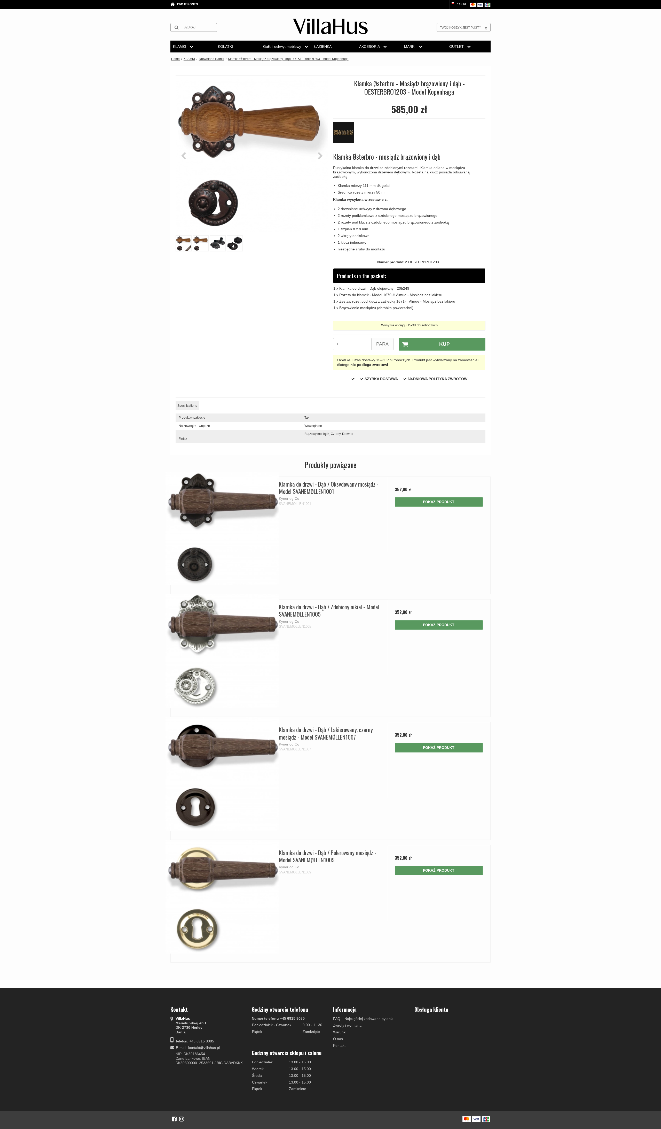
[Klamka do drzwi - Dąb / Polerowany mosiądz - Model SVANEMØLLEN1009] (222, 897)
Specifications (187, 406)
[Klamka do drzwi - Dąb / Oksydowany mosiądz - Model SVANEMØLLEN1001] (222, 528)
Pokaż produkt (438, 502)
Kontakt (339, 1045)
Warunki (339, 1032)
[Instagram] (181, 1119)
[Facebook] (174, 1119)
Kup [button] (444, 344)
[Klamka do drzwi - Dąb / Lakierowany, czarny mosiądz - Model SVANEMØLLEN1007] (222, 774)
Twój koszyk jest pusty (460, 27)
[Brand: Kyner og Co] (346, 135)
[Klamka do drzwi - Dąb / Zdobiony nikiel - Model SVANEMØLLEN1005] (222, 651)
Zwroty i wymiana (347, 1025)
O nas (338, 1039)
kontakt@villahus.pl (204, 1048)
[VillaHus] (330, 26)
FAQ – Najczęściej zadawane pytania (363, 1019)
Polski (460, 3)
